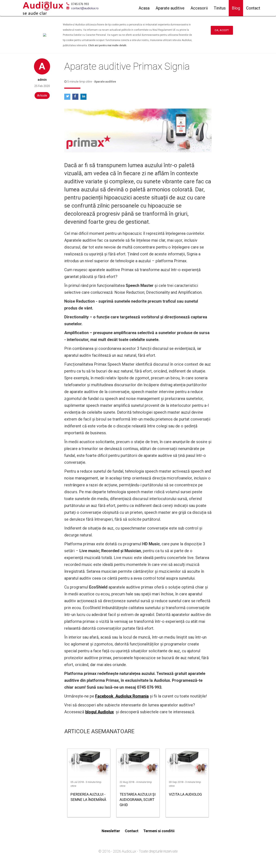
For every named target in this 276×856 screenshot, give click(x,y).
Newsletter (111, 831)
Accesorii (199, 8)
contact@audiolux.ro (85, 8)
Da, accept (222, 30)
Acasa (144, 8)
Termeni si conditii (159, 831)
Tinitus (220, 8)
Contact (253, 8)
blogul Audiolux (99, 711)
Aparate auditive (170, 8)
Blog (236, 8)
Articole (42, 95)
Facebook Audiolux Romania (122, 696)
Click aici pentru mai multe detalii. (107, 45)
